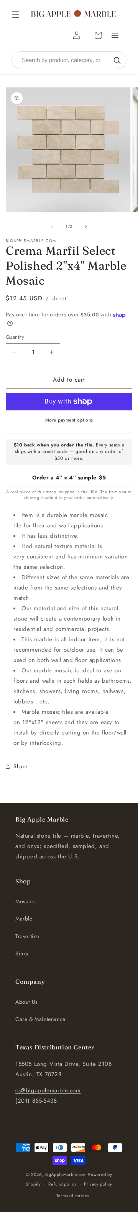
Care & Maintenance (40, 1019)
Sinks (21, 953)
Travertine (27, 936)
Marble (24, 918)
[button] (15, 14)
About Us (26, 1002)
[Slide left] (52, 226)
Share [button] (20, 766)
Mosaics (25, 901)
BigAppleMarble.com (65, 1174)
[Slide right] (85, 226)
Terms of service (72, 1195)
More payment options (69, 420)
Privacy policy (98, 1184)
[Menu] (115, 35)
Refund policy (62, 1184)
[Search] (117, 60)
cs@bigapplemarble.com (48, 1090)
